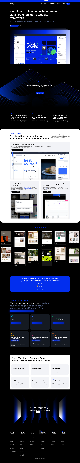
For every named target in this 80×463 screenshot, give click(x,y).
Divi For (46, 3)
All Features (11, 438)
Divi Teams (21, 445)
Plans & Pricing (22, 455)
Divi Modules (11, 440)
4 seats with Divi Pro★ (56, 340)
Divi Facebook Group (53, 440)
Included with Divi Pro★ (14, 340)
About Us (62, 438)
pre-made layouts (28, 188)
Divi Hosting (21, 448)
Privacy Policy (63, 444)
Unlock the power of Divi (14, 25)
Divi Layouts (11, 441)
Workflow (11, 445)
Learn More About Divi (40, 93)
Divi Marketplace (22, 441)
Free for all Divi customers (36, 340)
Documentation (32, 438)
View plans (21, 25)
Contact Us (62, 441)
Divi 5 (20, 440)
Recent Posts (42, 438)
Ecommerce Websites (12, 447)
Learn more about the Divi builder (17, 149)
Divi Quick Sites (25, 187)
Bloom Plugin (21, 452)
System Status (32, 444)
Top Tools (41, 447)
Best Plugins (42, 445)
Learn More (46, 0)
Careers (62, 440)
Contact (58, 3)
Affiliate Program (53, 445)
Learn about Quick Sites (15, 191)
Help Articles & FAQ (33, 440)
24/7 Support (32, 441)
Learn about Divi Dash (47, 191)
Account (63, 3)
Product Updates (42, 440)
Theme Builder (12, 448)
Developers (11, 452)
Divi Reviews (52, 444)
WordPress (41, 444)
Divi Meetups (52, 438)
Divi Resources (42, 441)
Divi (41, 3)
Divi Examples (53, 441)
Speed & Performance (13, 451)
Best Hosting (42, 448)
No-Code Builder (12, 444)
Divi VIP (21, 447)
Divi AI (29, 187)
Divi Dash (45, 188)
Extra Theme (21, 451)
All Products (52, 3)
